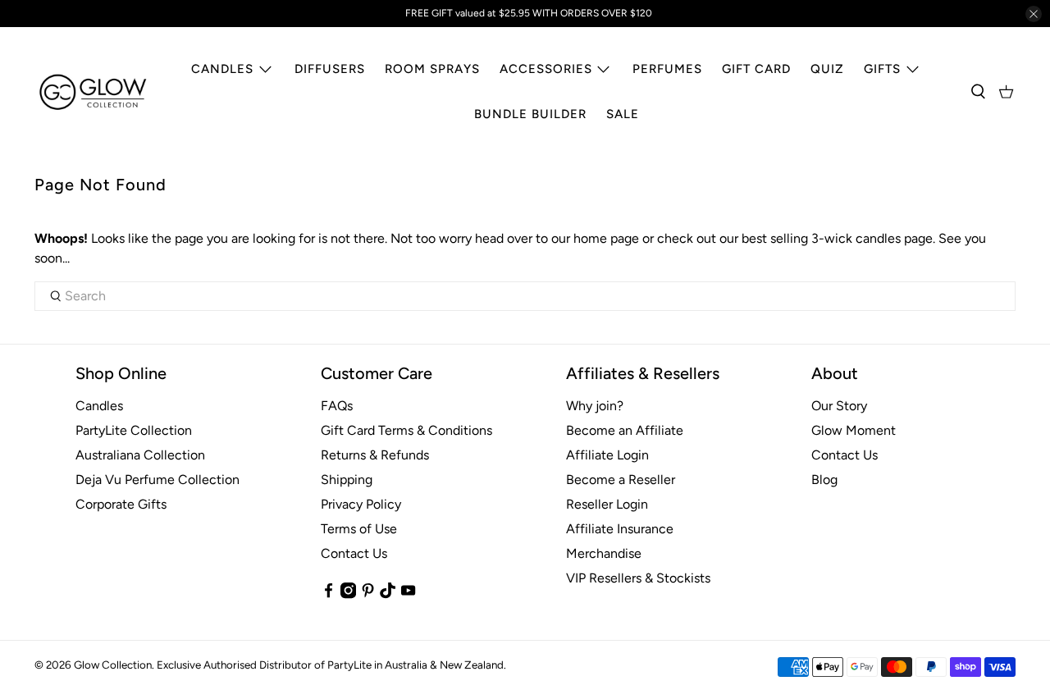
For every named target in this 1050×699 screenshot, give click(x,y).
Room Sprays (432, 69)
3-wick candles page (872, 238)
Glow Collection (113, 664)
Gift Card (756, 69)
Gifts (882, 69)
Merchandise (603, 553)
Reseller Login (607, 504)
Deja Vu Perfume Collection (157, 479)
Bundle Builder (530, 114)
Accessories (546, 69)
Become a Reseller (620, 479)
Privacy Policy (361, 504)
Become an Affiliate (624, 430)
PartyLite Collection (133, 430)
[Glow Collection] (93, 92)
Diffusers (329, 69)
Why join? (594, 405)
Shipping (346, 479)
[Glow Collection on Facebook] (328, 594)
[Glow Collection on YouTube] (408, 594)
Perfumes (667, 69)
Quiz (827, 69)
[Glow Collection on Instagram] (348, 594)
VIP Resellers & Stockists (638, 578)
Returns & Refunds (375, 455)
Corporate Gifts (121, 504)
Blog (824, 479)
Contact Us (354, 553)
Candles (222, 69)
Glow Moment (853, 430)
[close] (1033, 14)
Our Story (839, 405)
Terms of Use (359, 529)
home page (606, 238)
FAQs (337, 405)
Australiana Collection (140, 455)
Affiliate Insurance (619, 529)
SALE (622, 114)
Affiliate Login (607, 455)
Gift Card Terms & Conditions (406, 430)
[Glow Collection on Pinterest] (368, 594)
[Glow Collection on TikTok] (387, 594)
